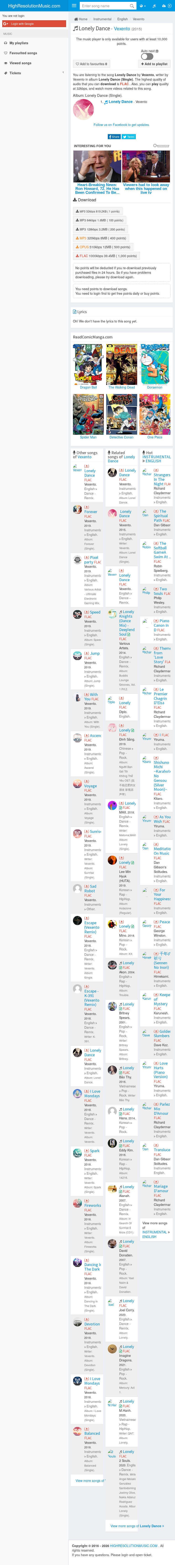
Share (115, 136)
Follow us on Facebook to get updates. (122, 124)
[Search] (131, 6)
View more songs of (97, 1480)
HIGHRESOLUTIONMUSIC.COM (134, 1545)
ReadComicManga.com (93, 337)
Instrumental (102, 19)
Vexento (138, 19)
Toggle (147, 56)
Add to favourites (93, 63)
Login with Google (22, 24)
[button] (74, 5)
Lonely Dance (121, 101)
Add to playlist (155, 63)
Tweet (130, 136)
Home (83, 19)
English (122, 19)
